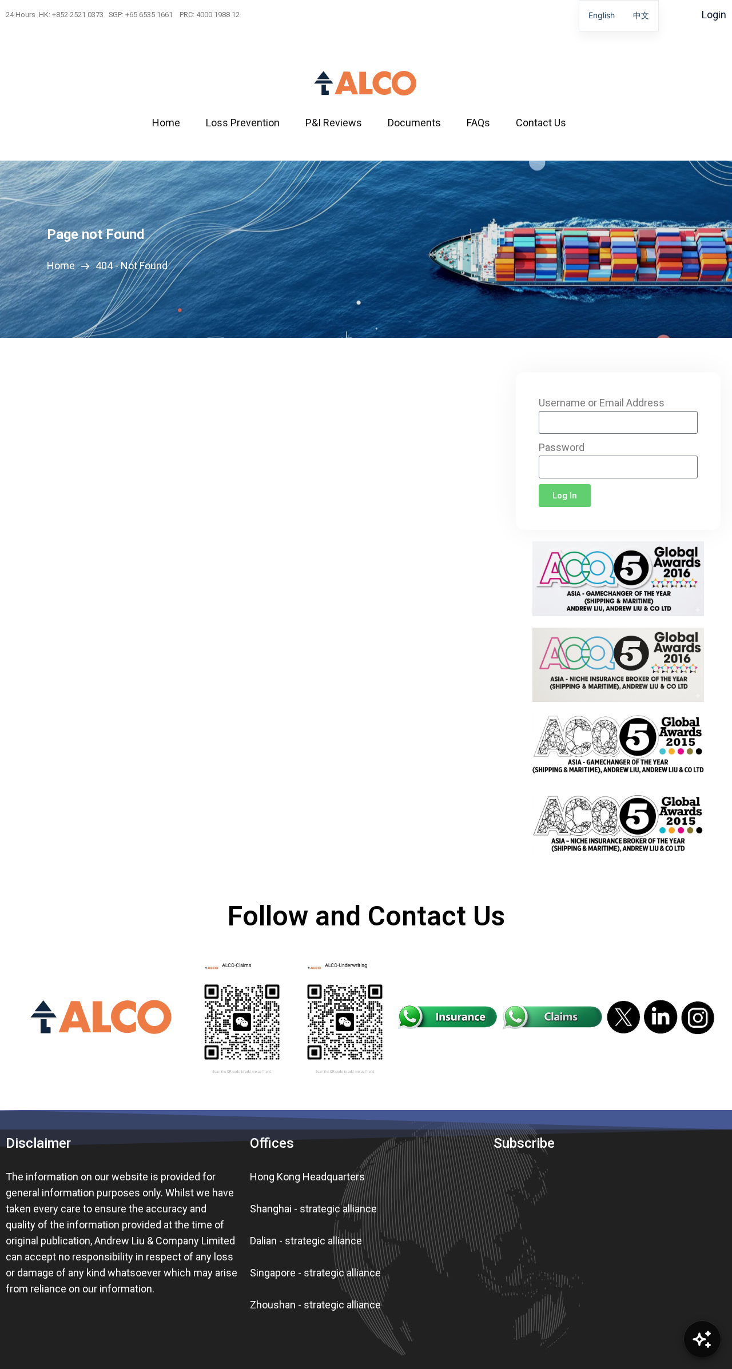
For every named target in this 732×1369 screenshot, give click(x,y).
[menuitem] (173, 123)
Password (561, 447)
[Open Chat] (702, 1339)
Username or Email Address (602, 403)
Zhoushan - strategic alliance (315, 1305)
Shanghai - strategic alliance (313, 1209)
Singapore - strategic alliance (315, 1273)
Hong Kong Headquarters (307, 1177)
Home (63, 266)
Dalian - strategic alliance (306, 1241)
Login (714, 15)
